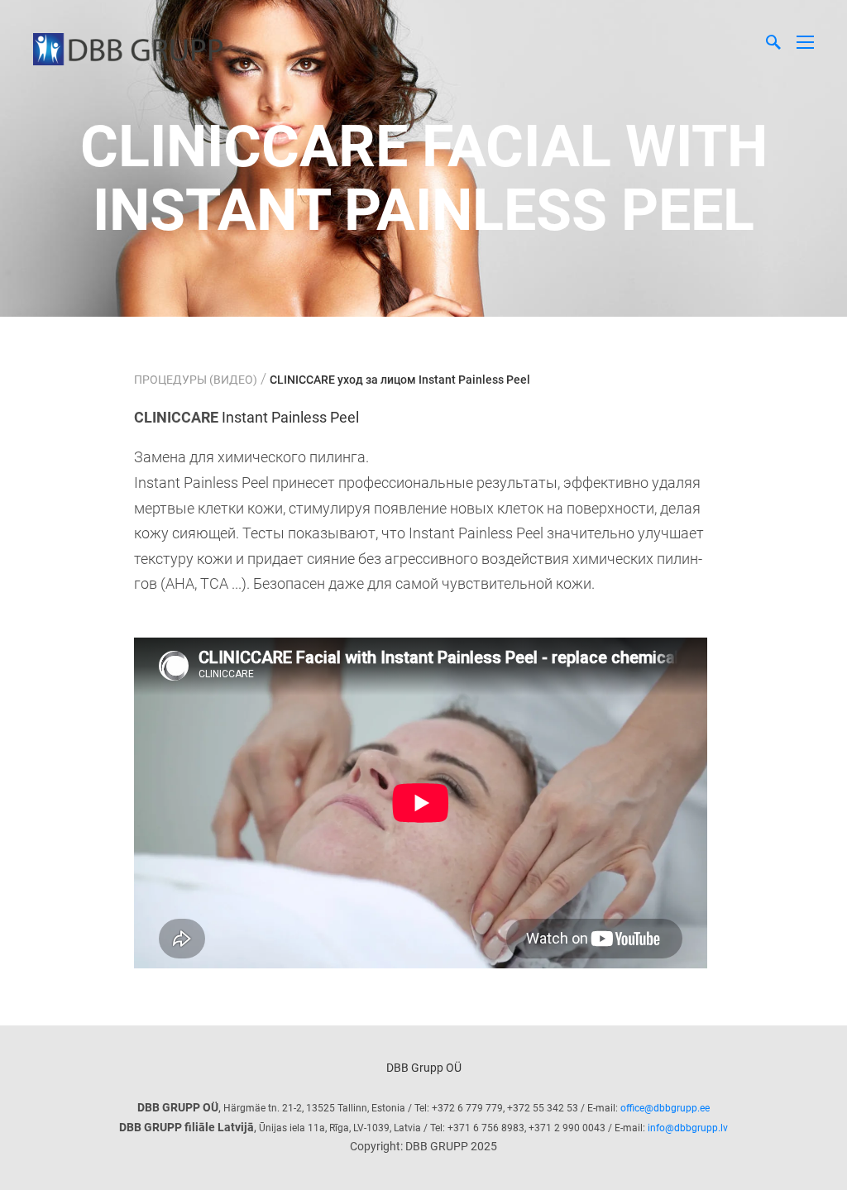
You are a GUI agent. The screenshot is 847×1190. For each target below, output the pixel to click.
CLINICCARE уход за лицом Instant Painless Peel (400, 379)
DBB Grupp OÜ (424, 1067)
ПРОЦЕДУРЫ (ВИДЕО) (195, 379)
